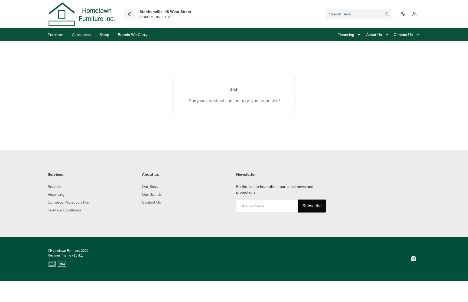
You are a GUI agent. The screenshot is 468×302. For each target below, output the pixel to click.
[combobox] (358, 14)
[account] (414, 14)
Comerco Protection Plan (69, 202)
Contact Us (151, 202)
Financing (56, 194)
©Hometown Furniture (64, 251)
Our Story (150, 186)
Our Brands (152, 194)
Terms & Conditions (64, 210)
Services (55, 186)
